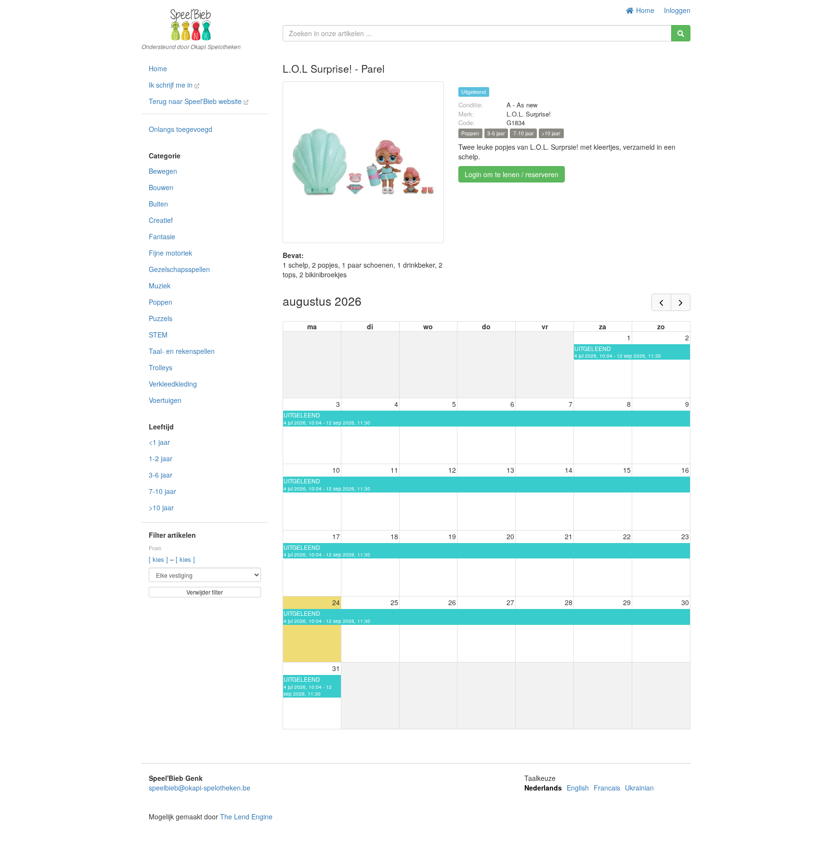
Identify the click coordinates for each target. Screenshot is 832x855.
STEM (158, 334)
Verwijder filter (204, 592)
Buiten (158, 203)
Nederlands (543, 787)
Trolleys (160, 367)
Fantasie (162, 236)
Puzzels (160, 318)
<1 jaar (159, 442)
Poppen (160, 302)
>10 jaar (161, 507)
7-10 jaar (162, 491)
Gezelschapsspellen (179, 269)
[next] (680, 302)
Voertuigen (165, 400)
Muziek (159, 285)
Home (644, 10)
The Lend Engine (246, 816)
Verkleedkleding (173, 384)
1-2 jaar (160, 458)
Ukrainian (639, 787)
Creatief (161, 220)
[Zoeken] (680, 33)
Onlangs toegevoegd (180, 129)
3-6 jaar (160, 474)
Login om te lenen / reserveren (512, 174)
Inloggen (677, 10)
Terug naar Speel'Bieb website (196, 101)
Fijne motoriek (170, 253)
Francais (607, 787)
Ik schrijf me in (172, 85)
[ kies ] (159, 559)
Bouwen (161, 187)
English (578, 787)
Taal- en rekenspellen (182, 351)
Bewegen (163, 171)
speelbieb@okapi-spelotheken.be (199, 787)
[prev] (661, 302)
